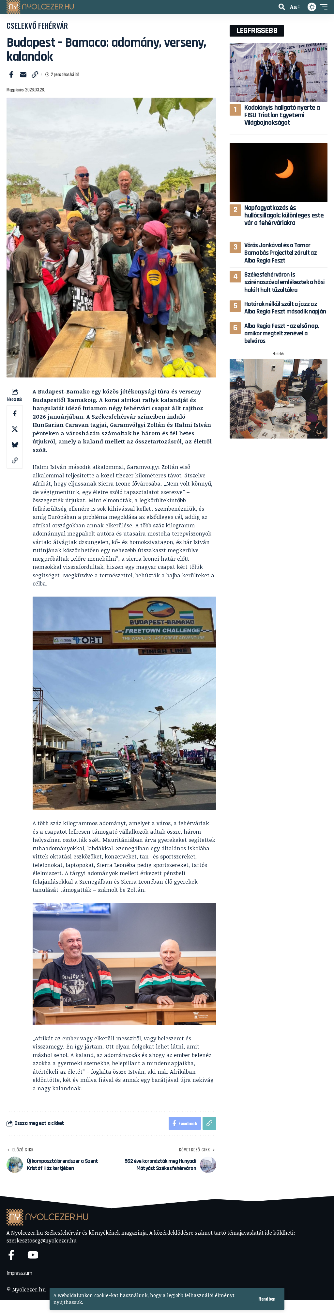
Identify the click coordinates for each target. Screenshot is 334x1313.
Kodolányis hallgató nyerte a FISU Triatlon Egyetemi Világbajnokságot (282, 115)
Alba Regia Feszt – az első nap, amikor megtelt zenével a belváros (281, 333)
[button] (267, 1299)
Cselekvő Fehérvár (37, 25)
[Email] (23, 74)
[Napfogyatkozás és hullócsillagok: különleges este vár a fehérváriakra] (278, 172)
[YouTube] (33, 1255)
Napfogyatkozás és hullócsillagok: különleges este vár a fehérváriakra (284, 215)
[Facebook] (11, 1255)
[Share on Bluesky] (15, 445)
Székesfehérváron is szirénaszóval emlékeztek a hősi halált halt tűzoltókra (284, 282)
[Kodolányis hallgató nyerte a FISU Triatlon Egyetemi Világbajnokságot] (278, 72)
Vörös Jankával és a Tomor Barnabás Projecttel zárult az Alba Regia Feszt (280, 253)
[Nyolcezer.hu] (40, 7)
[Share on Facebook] (11, 74)
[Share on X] (15, 429)
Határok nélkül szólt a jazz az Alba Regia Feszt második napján (285, 308)
